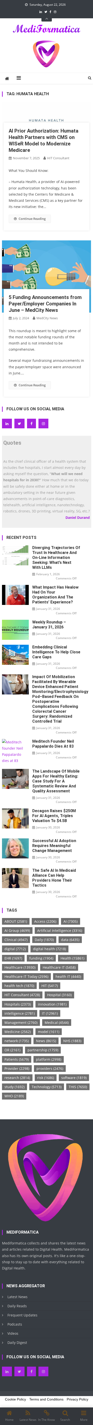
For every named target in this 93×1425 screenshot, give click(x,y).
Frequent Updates (22, 1315)
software (74, 1077)
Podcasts (14, 1324)
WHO (14, 1096)
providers (49, 1068)
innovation (52, 1004)
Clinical (16, 939)
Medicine (17, 1031)
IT (50, 1013)
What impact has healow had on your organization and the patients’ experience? (55, 594)
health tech (19, 985)
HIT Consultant (58, 158)
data (70, 939)
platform (48, 1059)
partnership (43, 1050)
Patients (16, 1059)
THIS (78, 1086)
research (17, 1077)
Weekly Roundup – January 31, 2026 (49, 624)
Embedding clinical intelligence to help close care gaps (56, 652)
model (48, 1031)
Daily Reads (17, 1306)
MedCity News (47, 318)
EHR (13, 958)
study (14, 1086)
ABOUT (15, 921)
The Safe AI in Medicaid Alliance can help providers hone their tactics (54, 878)
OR (12, 1050)
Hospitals (17, 1004)
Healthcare (19, 967)
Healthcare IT (59, 967)
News (46, 1040)
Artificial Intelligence (59, 930)
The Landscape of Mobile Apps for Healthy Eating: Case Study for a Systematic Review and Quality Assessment (56, 781)
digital (15, 948)
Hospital (59, 994)
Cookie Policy (15, 1399)
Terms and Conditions (46, 1399)
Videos (12, 1333)
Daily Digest (17, 1342)
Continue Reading (32, 218)
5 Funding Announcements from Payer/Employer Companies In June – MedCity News (45, 303)
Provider (16, 1068)
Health (72, 958)
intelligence (19, 1013)
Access (45, 921)
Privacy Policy (77, 1399)
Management (20, 1022)
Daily (44, 939)
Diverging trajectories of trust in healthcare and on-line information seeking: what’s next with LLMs (56, 557)
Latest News (17, 1296)
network (16, 1040)
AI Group (17, 930)
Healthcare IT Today (26, 976)
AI (70, 921)
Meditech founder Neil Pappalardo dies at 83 (53, 744)
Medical (57, 1022)
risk (45, 1077)
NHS (72, 1040)
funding (41, 958)
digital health (49, 948)
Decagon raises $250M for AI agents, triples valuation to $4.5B (54, 815)
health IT (68, 976)
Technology (47, 1086)
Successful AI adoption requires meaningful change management (54, 845)
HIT (49, 985)
